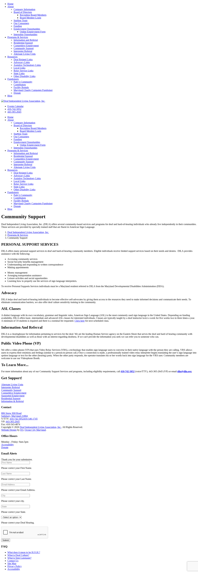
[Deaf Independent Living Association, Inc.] (23, 101)
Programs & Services (17, 37)
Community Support (24, 48)
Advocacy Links (22, 62)
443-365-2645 (14, 112)
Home (10, 3)
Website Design (9, 430)
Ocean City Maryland (35, 430)
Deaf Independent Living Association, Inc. (28, 232)
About (10, 6)
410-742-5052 (14, 109)
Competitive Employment (26, 45)
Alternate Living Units (25, 54)
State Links (19, 73)
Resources (12, 56)
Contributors (20, 84)
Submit (5, 540)
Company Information (24, 9)
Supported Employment (12, 395)
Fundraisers (13, 79)
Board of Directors (23, 12)
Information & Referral (12, 401)
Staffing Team (20, 20)
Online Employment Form (32, 31)
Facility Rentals (21, 87)
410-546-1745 (31, 418)
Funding (18, 26)
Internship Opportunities (25, 34)
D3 (21, 430)
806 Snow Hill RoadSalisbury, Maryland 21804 (14, 414)
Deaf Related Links (23, 59)
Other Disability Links (24, 76)
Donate (17, 93)
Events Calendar (15, 106)
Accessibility (7, 444)
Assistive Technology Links (27, 65)
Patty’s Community (23, 81)
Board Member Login (30, 17)
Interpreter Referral (23, 51)
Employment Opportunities (27, 29)
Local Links (19, 68)
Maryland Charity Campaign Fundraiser (33, 90)
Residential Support (23, 42)
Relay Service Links (23, 70)
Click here (80, 320)
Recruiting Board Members (33, 15)
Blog (9, 95)
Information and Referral (26, 40)
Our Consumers (21, 23)
